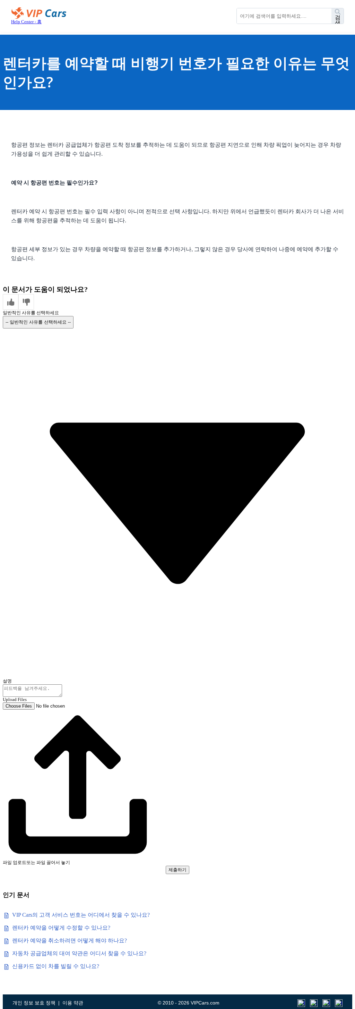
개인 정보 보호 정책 (33, 1003)
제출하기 (177, 869)
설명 (7, 681)
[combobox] (284, 16)
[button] (10, 302)
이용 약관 (72, 1003)
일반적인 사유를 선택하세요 (31, 312)
